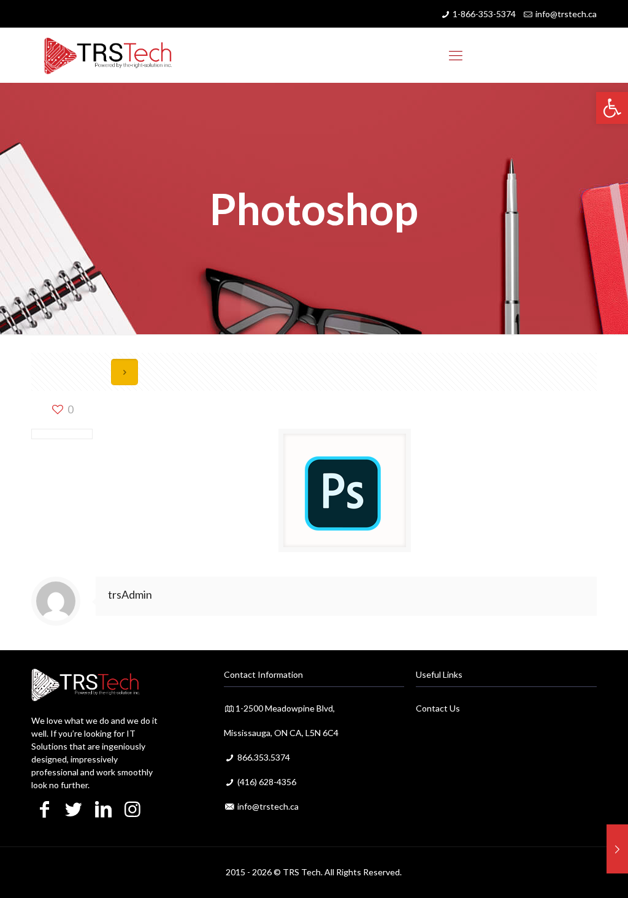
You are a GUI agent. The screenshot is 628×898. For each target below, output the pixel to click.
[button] (612, 108)
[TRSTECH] (108, 55)
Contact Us (438, 708)
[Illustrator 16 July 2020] (617, 848)
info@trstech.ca (566, 14)
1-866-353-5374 (484, 14)
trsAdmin (130, 594)
